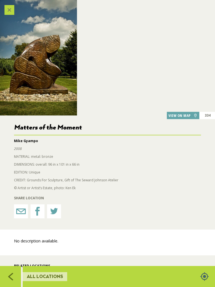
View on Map (180, 115)
